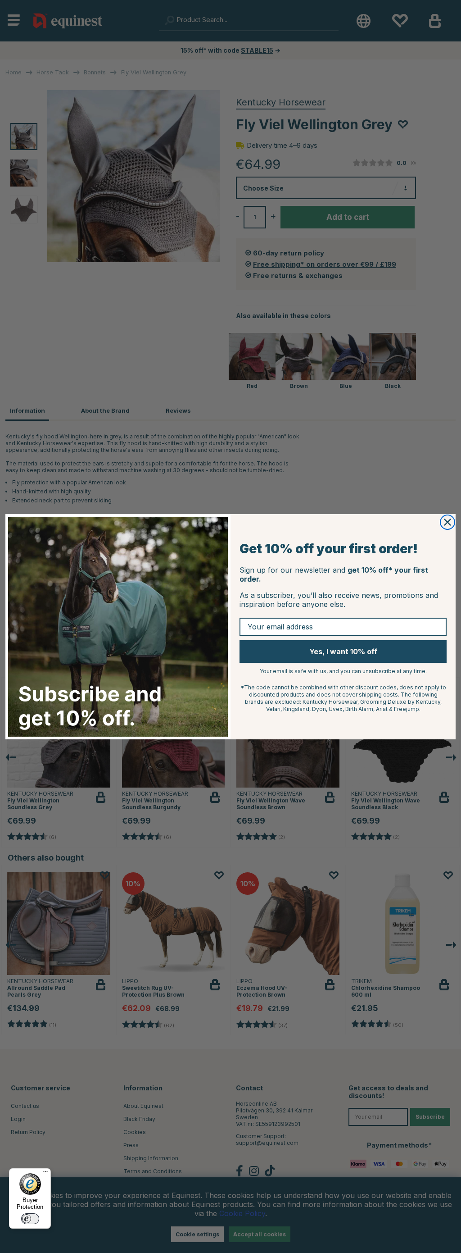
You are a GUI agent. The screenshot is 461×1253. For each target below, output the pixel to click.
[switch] (30, 1218)
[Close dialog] (447, 522)
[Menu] (45, 1173)
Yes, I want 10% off (343, 651)
